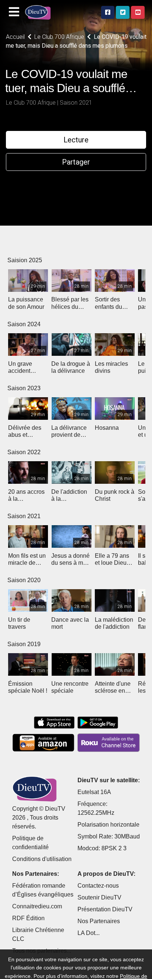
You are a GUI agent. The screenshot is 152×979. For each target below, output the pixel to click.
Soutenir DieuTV (99, 897)
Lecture (76, 139)
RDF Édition (28, 918)
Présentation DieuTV (104, 909)
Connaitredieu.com (37, 906)
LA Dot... (88, 933)
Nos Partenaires (98, 921)
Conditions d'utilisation (42, 859)
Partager (76, 162)
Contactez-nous (98, 885)
